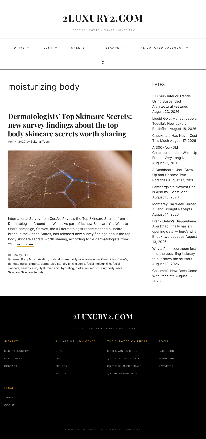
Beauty (17, 255)
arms (16, 259)
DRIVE (19, 47)
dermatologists (51, 263)
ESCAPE (112, 47)
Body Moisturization (34, 259)
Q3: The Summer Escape (124, 365)
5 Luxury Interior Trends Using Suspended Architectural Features (171, 101)
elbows (80, 263)
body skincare (59, 259)
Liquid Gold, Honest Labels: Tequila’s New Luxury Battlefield (174, 123)
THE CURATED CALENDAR (161, 47)
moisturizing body (102, 268)
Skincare (14, 272)
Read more (25, 244)
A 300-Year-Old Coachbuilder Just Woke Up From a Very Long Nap (174, 152)
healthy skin (29, 268)
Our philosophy (16, 350)
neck (119, 268)
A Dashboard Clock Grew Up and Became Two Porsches (172, 175)
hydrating (67, 268)
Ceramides (108, 259)
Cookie (9, 405)
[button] (29, 48)
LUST (48, 47)
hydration (82, 268)
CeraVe (122, 259)
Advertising (13, 358)
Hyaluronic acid (49, 268)
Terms (8, 397)
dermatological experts (23, 263)
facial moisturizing (99, 263)
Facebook (166, 350)
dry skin (68, 263)
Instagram (166, 358)
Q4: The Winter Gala (122, 373)
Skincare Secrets (32, 272)
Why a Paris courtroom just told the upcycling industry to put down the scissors (174, 254)
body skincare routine (85, 259)
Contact (10, 365)
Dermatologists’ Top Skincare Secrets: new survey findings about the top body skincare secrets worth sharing (70, 124)
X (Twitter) (167, 365)
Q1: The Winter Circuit (123, 350)
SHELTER (79, 47)
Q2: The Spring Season (123, 358)
